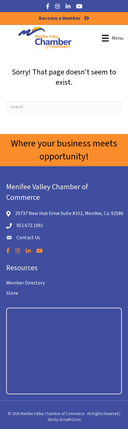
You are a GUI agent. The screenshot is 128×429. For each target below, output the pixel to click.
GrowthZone (70, 419)
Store (12, 293)
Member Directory (25, 282)
